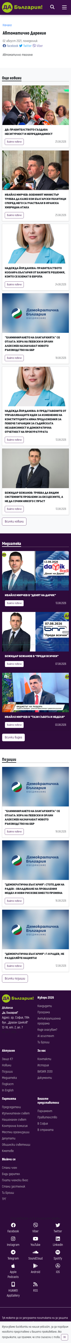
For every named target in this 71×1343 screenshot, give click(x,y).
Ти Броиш (43, 1042)
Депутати (8, 1138)
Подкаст (8, 1084)
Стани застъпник (13, 1186)
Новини (6, 1065)
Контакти (44, 1059)
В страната (45, 1130)
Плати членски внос (15, 1180)
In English (8, 1090)
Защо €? (7, 1059)
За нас (41, 1051)
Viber (39, 46)
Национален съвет (14, 1120)
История (43, 1065)
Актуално (8, 1051)
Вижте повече (14, 141)
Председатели (11, 1107)
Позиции (9, 759)
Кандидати (44, 1006)
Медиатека (11, 543)
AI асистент (45, 1036)
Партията (9, 1099)
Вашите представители (48, 1101)
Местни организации (15, 1132)
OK (64, 1337)
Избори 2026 (45, 998)
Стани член (9, 1168)
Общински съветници (16, 1145)
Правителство (47, 1117)
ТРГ (4, 1199)
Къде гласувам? (47, 1030)
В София (42, 1123)
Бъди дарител (11, 1174)
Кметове (8, 1151)
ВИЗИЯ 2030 (45, 1071)
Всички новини (14, 521)
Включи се (9, 1159)
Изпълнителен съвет (16, 1113)
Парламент (44, 1111)
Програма (43, 1012)
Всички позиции (15, 978)
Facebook (12, 46)
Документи (44, 1078)
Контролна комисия (15, 1126)
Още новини (11, 78)
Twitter (27, 46)
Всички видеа (13, 737)
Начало (7, 25)
